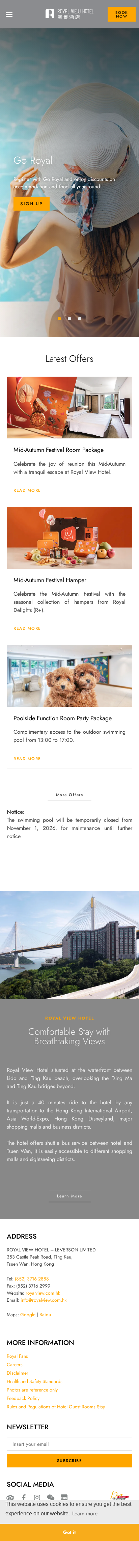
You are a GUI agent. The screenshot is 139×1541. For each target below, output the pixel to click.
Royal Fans (17, 1356)
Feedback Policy (23, 1398)
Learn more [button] (85, 1513)
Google (27, 1314)
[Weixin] (50, 1497)
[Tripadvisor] (10, 1497)
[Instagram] (37, 1497)
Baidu (45, 1314)
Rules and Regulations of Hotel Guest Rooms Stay (56, 1406)
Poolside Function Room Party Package (62, 718)
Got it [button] (69, 1532)
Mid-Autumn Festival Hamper (49, 580)
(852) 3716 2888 (32, 1278)
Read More (27, 490)
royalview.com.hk (43, 1293)
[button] (9, 14)
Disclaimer (17, 1373)
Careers (15, 1364)
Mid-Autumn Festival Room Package (58, 450)
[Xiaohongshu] (64, 1497)
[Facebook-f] (23, 1497)
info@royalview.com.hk (43, 1300)
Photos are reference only (32, 1389)
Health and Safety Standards (34, 1381)
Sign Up (31, 203)
